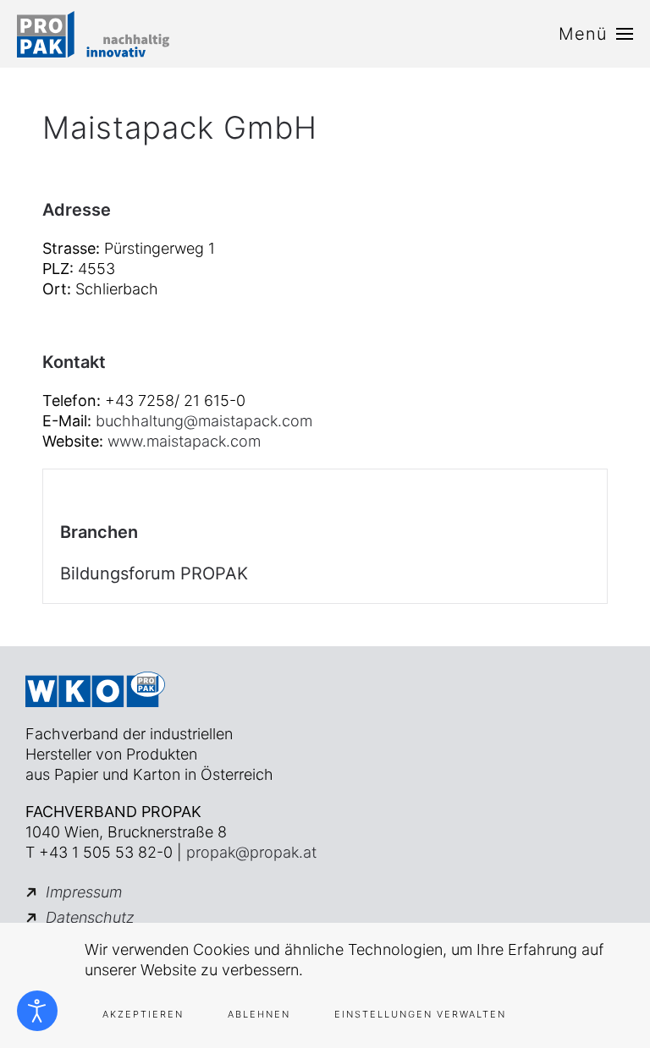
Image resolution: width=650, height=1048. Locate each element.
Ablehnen (259, 1014)
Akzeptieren (143, 1014)
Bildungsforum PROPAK (154, 573)
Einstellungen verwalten (420, 1014)
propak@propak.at (251, 852)
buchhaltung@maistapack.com (204, 421)
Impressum (84, 892)
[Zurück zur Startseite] (93, 34)
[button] (596, 34)
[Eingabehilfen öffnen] (37, 1010)
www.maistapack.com (184, 441)
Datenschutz (90, 917)
